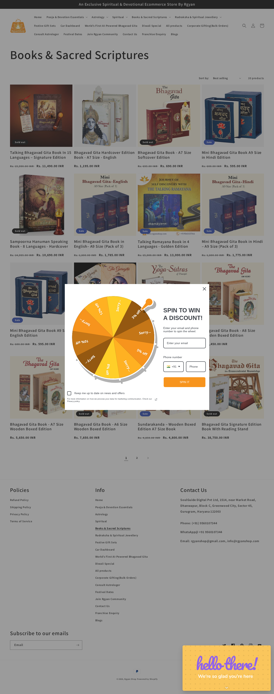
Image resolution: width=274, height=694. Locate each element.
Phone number (172, 357)
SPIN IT (185, 382)
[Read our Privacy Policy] (156, 399)
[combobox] (173, 366)
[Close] (204, 289)
